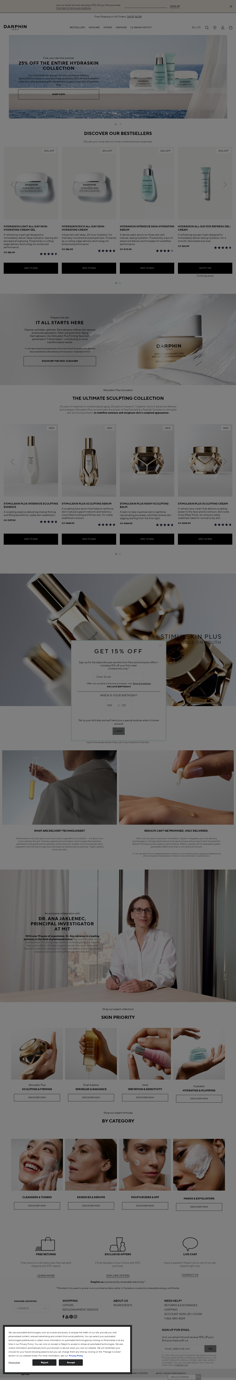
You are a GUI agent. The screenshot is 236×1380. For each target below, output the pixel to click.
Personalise (14, 1362)
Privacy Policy (76, 1355)
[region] (67, 1349)
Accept (71, 1362)
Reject (44, 1362)
